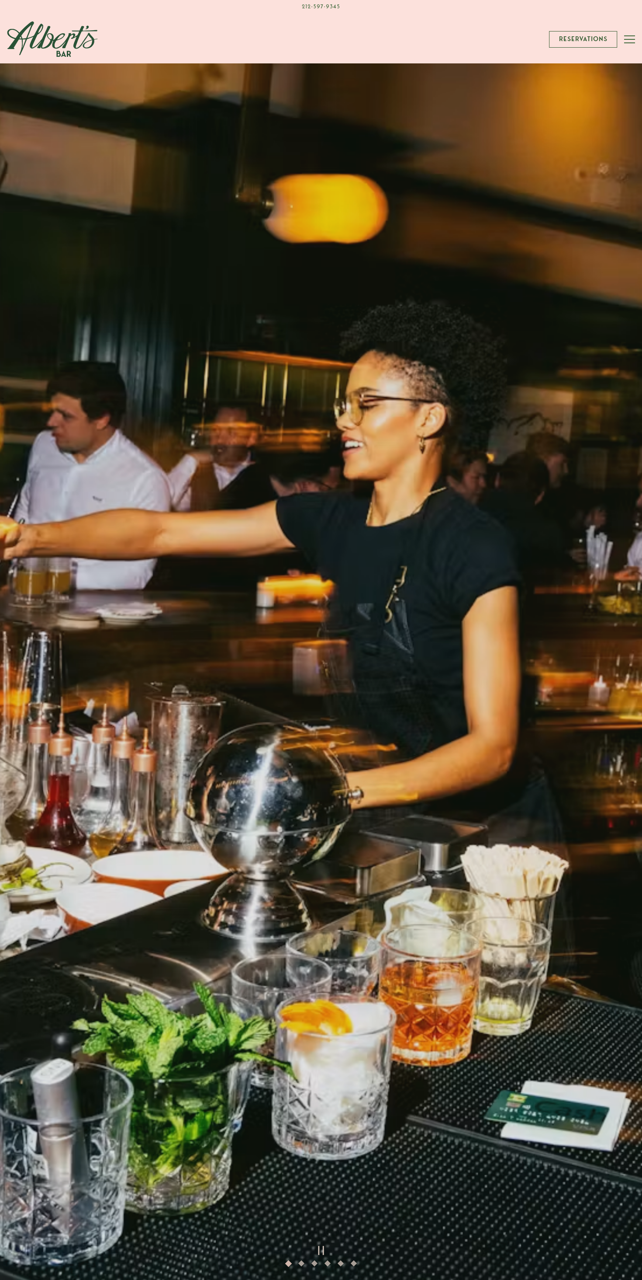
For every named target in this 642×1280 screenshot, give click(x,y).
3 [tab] (316, 1265)
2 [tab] (303, 1265)
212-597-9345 (321, 7)
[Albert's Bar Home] (52, 39)
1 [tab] (290, 1265)
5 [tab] (342, 1265)
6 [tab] (356, 1265)
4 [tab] (329, 1265)
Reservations (583, 39)
